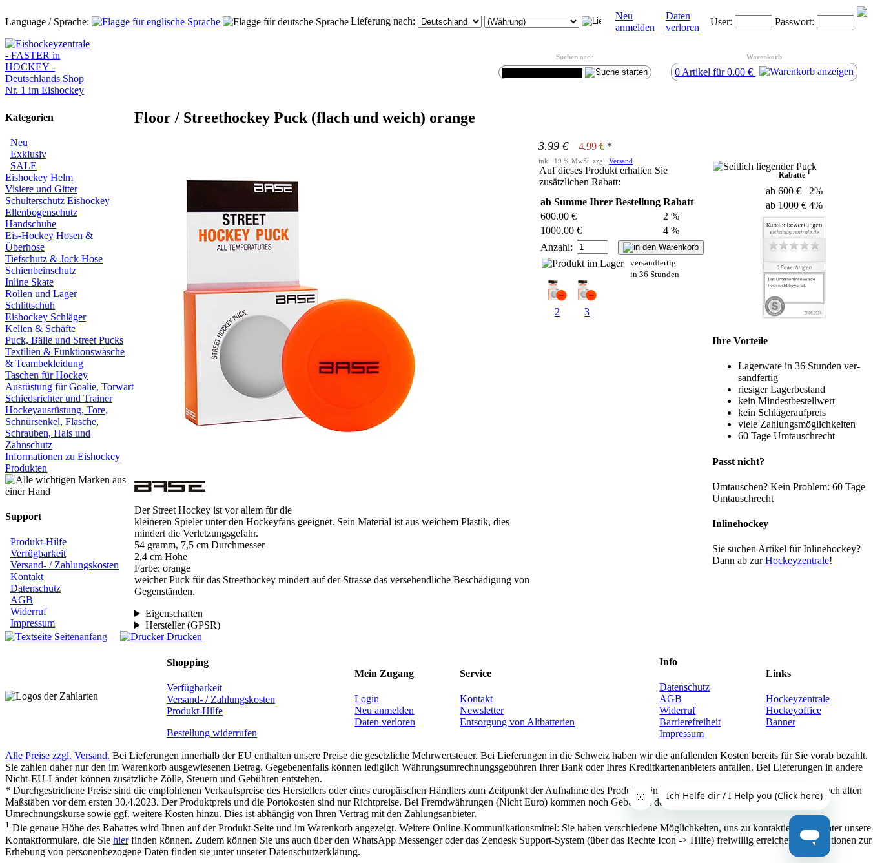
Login (366, 698)
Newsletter (482, 710)
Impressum (32, 623)
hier (120, 840)
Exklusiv (28, 154)
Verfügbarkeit (38, 553)
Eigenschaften (174, 613)
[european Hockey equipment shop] (156, 21)
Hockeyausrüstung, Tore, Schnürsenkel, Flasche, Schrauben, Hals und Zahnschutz (56, 427)
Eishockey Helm (39, 177)
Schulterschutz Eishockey (57, 200)
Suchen (567, 57)
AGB (21, 599)
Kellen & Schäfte (40, 328)
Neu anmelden (635, 21)
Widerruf (28, 611)
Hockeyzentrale (798, 698)
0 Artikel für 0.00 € (715, 72)
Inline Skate (29, 281)
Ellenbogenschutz (41, 212)
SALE (23, 165)
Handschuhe (30, 223)
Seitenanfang (79, 636)
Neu (19, 142)
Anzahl (555, 247)
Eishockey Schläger (45, 316)
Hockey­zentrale (797, 560)
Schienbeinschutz (40, 270)
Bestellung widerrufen (212, 732)
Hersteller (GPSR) (182, 624)
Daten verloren (682, 21)
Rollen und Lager (41, 293)
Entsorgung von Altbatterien (517, 721)
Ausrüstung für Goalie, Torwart (69, 386)
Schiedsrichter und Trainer (58, 398)
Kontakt (26, 576)
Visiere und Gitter (41, 188)
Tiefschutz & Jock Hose (54, 258)
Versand (621, 161)
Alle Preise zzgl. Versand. (57, 755)
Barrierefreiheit (690, 721)
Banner (780, 721)
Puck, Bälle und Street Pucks (64, 340)
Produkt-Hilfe (38, 541)
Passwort (793, 21)
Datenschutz (35, 588)
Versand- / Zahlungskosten (64, 564)
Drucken (183, 636)
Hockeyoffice (793, 710)
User (720, 21)
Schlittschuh (30, 305)
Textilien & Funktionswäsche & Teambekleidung (65, 357)
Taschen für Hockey (46, 374)
